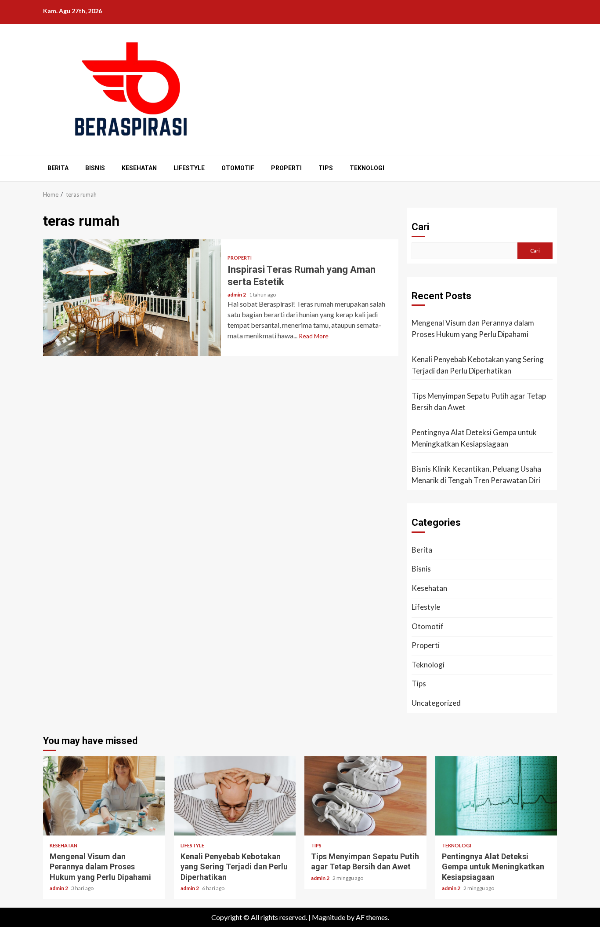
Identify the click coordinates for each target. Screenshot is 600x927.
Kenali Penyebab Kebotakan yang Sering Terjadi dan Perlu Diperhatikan (478, 365)
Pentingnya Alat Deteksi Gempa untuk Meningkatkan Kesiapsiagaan (474, 438)
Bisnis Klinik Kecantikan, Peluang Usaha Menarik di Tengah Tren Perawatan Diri (476, 474)
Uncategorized (436, 702)
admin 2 (237, 294)
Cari (420, 226)
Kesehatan (139, 168)
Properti (286, 168)
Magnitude (328, 917)
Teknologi (367, 168)
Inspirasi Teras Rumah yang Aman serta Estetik (132, 297)
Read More (314, 336)
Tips (325, 168)
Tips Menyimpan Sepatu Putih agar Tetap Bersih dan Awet (479, 401)
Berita (58, 168)
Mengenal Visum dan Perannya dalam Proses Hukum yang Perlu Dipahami (473, 328)
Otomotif (237, 168)
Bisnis (95, 168)
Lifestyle (189, 168)
